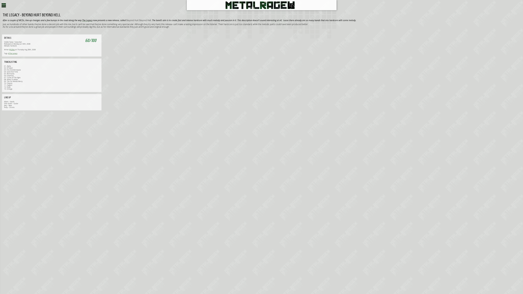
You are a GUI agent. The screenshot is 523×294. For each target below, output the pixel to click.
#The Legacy (12, 53)
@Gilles (12, 49)
